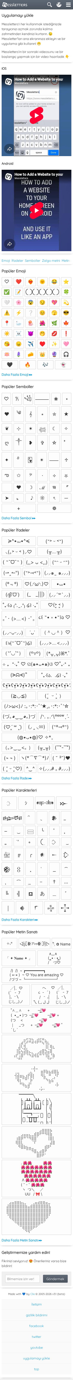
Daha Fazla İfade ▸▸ (17, 778)
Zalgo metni (51, 260)
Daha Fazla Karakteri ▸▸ (20, 920)
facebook (36, 1326)
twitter (36, 1337)
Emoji (6, 260)
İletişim (36, 1304)
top (36, 1369)
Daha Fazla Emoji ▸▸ (17, 374)
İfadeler (17, 260)
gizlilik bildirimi (36, 1315)
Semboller (32, 260)
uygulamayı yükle (36, 1358)
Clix (32, 1294)
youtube (36, 1347)
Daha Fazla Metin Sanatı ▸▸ (22, 1240)
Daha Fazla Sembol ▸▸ (18, 518)
